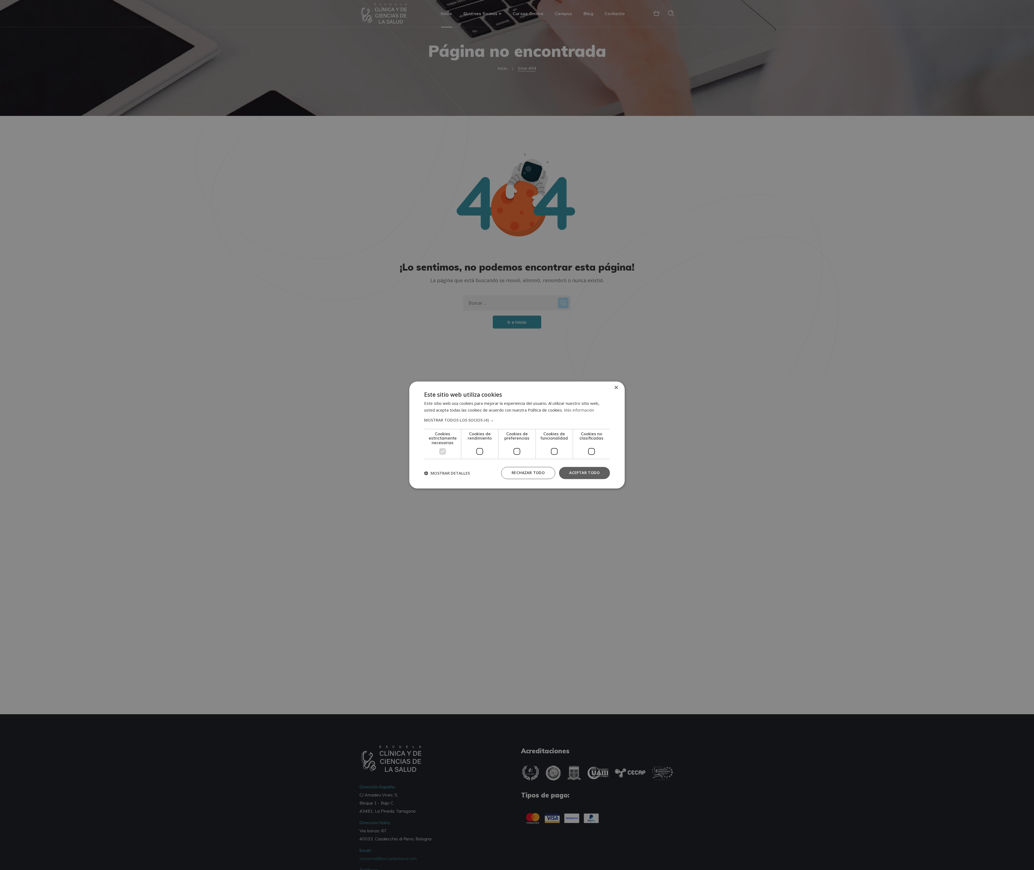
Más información (579, 410)
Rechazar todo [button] (528, 472)
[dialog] (517, 434)
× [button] (616, 388)
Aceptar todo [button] (584, 472)
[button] (517, 419)
